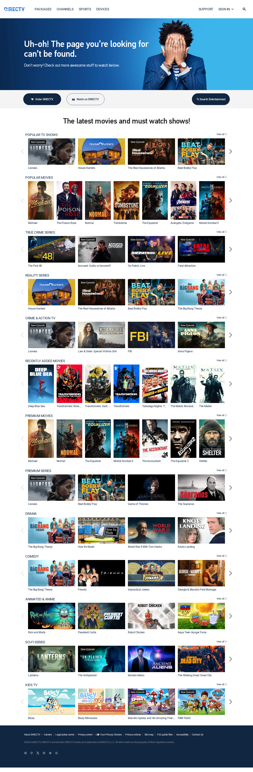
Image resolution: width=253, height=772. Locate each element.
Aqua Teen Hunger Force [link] (192, 632)
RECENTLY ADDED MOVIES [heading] (45, 361)
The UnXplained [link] (87, 675)
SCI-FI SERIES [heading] (35, 642)
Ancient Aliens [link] (136, 675)
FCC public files (164, 734)
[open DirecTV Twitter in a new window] (37, 753)
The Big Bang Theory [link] (190, 308)
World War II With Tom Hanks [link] (145, 547)
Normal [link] (89, 223)
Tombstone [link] (120, 223)
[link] (51, 151)
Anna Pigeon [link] (185, 351)
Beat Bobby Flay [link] (187, 168)
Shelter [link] (203, 461)
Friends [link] (82, 589)
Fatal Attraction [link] (187, 266)
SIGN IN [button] (224, 9)
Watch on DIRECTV (88, 99)
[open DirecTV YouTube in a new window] (50, 753)
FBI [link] (130, 351)
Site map (148, 734)
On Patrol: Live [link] (136, 266)
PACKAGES (43, 9)
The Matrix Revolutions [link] (184, 406)
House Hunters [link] (86, 168)
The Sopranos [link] (186, 504)
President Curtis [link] (87, 632)
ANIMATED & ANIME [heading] (40, 599)
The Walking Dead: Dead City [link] (195, 675)
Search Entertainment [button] (212, 99)
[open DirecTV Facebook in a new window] (31, 753)
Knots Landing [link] (186, 547)
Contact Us (197, 734)
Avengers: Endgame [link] (182, 223)
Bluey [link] (31, 718)
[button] (244, 9)
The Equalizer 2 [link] (179, 461)
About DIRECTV (32, 734)
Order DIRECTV (44, 99)
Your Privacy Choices (111, 734)
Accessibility (182, 734)
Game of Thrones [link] (138, 504)
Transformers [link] (121, 406)
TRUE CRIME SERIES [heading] (40, 232)
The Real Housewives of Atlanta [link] (146, 168)
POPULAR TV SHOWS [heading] (41, 134)
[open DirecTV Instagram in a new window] (44, 753)
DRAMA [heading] (31, 513)
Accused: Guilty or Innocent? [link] (94, 266)
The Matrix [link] (205, 406)
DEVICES (102, 9)
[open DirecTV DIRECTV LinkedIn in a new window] (25, 753)
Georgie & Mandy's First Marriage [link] (197, 589)
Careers (47, 734)
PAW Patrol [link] (184, 718)
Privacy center (85, 734)
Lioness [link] (32, 168)
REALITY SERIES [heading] (37, 275)
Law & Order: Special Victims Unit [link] (97, 351)
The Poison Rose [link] (66, 223)
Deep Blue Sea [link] (36, 406)
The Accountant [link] (151, 461)
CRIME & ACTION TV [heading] (40, 318)
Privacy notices (133, 734)
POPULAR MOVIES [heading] (39, 177)
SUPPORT (206, 9)
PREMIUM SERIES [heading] (38, 471)
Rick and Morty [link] (37, 632)
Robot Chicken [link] (136, 632)
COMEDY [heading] (32, 556)
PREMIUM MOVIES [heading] (39, 416)
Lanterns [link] (33, 675)
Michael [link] (32, 223)
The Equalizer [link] (150, 223)
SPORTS (85, 9)
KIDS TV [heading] (31, 685)
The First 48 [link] (35, 266)
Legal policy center (64, 734)
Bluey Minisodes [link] (87, 718)
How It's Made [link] (86, 547)
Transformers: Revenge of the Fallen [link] (78, 406)
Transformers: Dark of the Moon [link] (103, 406)
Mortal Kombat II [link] (209, 223)
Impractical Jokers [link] (138, 589)
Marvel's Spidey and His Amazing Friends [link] (152, 718)
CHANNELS (65, 9)
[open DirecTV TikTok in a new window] (56, 753)
